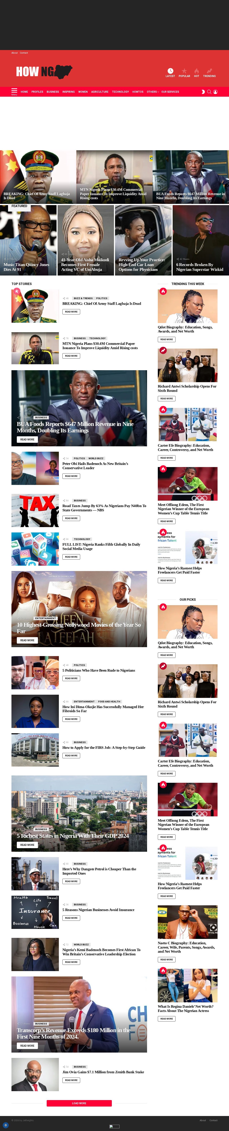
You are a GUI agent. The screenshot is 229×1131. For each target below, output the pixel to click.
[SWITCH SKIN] (203, 91)
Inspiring (68, 91)
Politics (101, 298)
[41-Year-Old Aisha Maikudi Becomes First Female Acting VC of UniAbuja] (86, 240)
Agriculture (99, 91)
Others (152, 91)
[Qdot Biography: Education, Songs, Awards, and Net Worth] (188, 306)
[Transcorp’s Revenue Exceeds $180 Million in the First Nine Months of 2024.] (79, 1014)
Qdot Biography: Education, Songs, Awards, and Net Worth (185, 329)
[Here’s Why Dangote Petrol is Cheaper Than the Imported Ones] (35, 873)
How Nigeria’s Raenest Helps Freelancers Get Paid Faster (180, 570)
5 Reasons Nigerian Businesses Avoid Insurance (98, 910)
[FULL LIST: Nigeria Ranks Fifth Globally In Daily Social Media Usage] (35, 549)
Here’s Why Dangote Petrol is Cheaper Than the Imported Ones (99, 871)
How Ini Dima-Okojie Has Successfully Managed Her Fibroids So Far (103, 709)
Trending (209, 76)
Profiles (37, 91)
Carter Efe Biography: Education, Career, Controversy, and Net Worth (185, 447)
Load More (79, 1103)
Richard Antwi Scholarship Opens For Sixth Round (187, 388)
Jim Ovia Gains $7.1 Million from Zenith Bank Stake (103, 1072)
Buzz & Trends (83, 298)
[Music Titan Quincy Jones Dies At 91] (28, 240)
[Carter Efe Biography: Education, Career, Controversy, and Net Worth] (188, 424)
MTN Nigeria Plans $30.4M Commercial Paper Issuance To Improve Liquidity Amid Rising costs (100, 345)
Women (83, 91)
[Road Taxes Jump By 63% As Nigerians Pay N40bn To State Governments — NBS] (35, 510)
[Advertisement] (114, 25)
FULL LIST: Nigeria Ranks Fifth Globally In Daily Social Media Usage (101, 546)
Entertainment (45, 618)
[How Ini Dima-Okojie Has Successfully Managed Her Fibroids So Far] (35, 711)
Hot (196, 76)
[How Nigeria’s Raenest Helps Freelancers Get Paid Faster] (188, 547)
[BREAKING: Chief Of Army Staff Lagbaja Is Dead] (38, 177)
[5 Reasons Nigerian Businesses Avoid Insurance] (35, 912)
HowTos (137, 91)
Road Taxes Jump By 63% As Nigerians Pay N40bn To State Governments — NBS (104, 508)
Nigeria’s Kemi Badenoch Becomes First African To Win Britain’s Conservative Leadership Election (101, 952)
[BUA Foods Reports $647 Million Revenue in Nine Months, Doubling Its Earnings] (191, 177)
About (14, 52)
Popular (184, 76)
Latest (170, 76)
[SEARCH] (209, 91)
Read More (71, 312)
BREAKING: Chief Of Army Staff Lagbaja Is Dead (101, 303)
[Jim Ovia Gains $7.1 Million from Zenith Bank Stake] (35, 1074)
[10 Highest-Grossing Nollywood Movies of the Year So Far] (79, 609)
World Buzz (96, 458)
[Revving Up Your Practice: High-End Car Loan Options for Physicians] (143, 240)
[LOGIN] (215, 91)
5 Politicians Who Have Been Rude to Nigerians (98, 670)
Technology (120, 91)
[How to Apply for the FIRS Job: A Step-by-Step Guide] (35, 750)
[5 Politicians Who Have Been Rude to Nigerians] (35, 672)
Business (53, 91)
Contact (24, 52)
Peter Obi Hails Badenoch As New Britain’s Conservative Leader (95, 466)
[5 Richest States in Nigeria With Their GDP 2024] (79, 813)
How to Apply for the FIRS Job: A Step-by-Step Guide (103, 747)
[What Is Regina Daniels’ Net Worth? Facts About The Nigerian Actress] (188, 985)
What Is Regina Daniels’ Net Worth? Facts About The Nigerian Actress (185, 1008)
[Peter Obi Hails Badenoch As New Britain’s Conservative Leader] (35, 468)
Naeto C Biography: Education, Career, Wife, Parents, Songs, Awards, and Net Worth (186, 947)
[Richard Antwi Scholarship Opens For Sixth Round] (188, 365)
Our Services (170, 91)
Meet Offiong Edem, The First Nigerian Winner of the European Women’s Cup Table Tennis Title (183, 509)
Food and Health (109, 701)
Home (24, 91)
